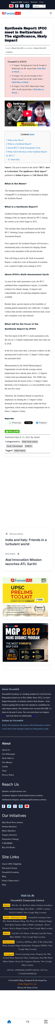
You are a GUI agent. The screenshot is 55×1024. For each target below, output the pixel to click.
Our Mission (7, 762)
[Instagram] (15, 806)
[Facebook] (3, 806)
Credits (5, 766)
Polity (4, 725)
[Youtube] (27, 806)
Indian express (19, 451)
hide (32, 134)
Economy (25, 725)
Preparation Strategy (10, 839)
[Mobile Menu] (50, 13)
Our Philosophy (8, 754)
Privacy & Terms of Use (27, 988)
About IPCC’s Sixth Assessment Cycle (23, 148)
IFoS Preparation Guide (40, 725)
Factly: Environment (14, 446)
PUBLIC (28, 446)
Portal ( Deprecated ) (10, 880)
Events (41, 2)
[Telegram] (21, 806)
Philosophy (34, 2)
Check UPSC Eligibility (11, 864)
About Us (6, 750)
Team (4, 771)
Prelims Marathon (9, 826)
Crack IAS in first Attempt (13, 729)
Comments (9, 52)
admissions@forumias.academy (33, 799)
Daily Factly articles (29, 442)
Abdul (37, 437)
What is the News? (15, 140)
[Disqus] (27, 489)
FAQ (4, 885)
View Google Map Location (34, 912)
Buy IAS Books (8, 847)
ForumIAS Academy (10, 872)
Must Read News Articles (12, 822)
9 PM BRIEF (7, 843)
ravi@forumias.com (17, 791)
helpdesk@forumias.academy (30, 795)
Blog (4, 876)
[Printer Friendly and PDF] (12, 431)
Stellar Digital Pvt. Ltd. (27, 984)
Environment (13, 725)
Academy (26, 2)
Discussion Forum (9, 868)
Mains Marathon (9, 831)
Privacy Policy (8, 775)
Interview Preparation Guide (37, 729)
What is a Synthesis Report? (18, 144)
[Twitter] (9, 806)
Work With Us (8, 758)
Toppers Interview (9, 835)
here (4, 716)
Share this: (14, 159)
